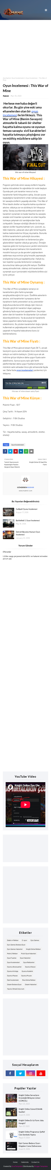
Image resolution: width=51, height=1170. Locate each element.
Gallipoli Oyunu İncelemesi (26, 509)
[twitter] (20, 1073)
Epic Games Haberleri (15, 949)
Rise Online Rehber (28, 980)
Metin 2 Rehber (12, 953)
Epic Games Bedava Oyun (16, 945)
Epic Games (35, 940)
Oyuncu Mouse (26, 976)
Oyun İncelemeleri (18, 78)
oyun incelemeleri (24, 370)
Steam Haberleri (31, 984)
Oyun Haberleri (25, 958)
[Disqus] (25, 659)
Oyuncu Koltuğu (12, 971)
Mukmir (6, 96)
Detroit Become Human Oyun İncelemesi (28, 533)
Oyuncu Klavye (30, 967)
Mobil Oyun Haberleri (28, 953)
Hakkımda (24, 1162)
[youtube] (41, 1073)
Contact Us (35, 1162)
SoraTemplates (17, 1166)
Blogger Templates (41, 1166)
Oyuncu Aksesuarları (14, 967)
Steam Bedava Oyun (14, 984)
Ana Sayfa (6, 78)
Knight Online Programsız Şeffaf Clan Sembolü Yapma (32, 1133)
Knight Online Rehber (33, 949)
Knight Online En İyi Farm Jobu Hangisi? (31, 1121)
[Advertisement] (25, 47)
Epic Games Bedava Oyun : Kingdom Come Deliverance (30, 1144)
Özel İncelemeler (13, 980)
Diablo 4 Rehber (12, 940)
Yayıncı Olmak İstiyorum (15, 989)
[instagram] (30, 1073)
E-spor (24, 940)
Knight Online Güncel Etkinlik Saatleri (30, 1110)
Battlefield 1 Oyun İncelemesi (28, 520)
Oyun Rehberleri (28, 962)
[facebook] (10, 1073)
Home (15, 1162)
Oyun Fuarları (11, 958)
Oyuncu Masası (12, 976)
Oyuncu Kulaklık (27, 971)
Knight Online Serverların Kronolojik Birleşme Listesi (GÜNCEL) (29, 1098)
